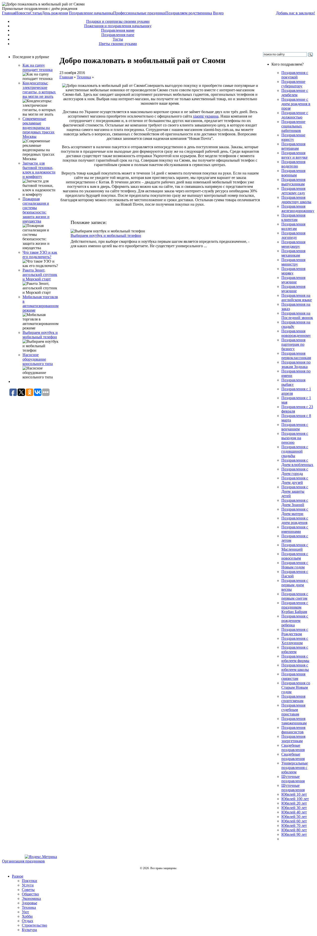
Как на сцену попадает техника (38, 67)
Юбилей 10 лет (294, 794)
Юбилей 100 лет (295, 799)
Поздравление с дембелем (294, 92)
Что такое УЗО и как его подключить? (40, 254)
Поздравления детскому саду (293, 190)
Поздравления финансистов (293, 729)
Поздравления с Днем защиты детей (294, 491)
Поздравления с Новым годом (294, 565)
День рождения (55, 13)
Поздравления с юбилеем (294, 649)
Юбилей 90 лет (294, 834)
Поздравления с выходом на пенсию (294, 437)
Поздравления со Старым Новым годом (295, 687)
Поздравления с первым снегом (294, 596)
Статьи (36, 13)
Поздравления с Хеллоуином (294, 640)
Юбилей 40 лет (294, 812)
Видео (218, 13)
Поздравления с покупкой (294, 75)
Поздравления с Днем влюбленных (297, 462)
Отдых (27, 921)
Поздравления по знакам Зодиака (296, 364)
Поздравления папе (117, 35)
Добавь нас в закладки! (295, 13)
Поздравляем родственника (188, 13)
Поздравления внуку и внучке (294, 155)
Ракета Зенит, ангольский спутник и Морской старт (40, 274)
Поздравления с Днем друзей (294, 480)
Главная (8, 13)
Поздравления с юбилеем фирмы (295, 658)
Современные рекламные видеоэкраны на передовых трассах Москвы (38, 128)
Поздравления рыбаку (293, 382)
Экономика (31, 898)
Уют (25, 912)
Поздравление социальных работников (293, 126)
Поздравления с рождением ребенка (294, 620)
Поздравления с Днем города (294, 471)
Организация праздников (23, 861)
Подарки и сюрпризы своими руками (118, 21)
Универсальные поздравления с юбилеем (294, 767)
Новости (22, 13)
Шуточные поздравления (293, 778)
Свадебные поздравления (293, 747)
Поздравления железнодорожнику (297, 208)
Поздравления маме (117, 30)
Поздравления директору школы (296, 199)
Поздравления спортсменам (293, 698)
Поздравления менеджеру (293, 244)
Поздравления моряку (293, 271)
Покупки (29, 881)
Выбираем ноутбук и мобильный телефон (40, 334)
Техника (84, 77)
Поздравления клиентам (293, 217)
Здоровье (29, 903)
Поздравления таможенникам (294, 720)
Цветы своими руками (118, 44)
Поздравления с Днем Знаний (294, 502)
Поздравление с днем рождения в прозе (295, 103)
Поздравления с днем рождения (294, 520)
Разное (17, 876)
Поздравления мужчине (293, 279)
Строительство (34, 925)
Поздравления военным (293, 173)
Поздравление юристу (293, 137)
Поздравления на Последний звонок (297, 315)
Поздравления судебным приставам (293, 709)
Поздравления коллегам (293, 226)
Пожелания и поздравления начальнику (118, 26)
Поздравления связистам (293, 676)
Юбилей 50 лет (294, 816)
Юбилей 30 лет (294, 808)
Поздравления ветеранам (293, 146)
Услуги (28, 885)
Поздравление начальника (91, 13)
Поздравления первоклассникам (296, 355)
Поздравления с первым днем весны (294, 584)
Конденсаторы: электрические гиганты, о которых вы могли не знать (39, 90)
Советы (28, 889)
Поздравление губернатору (293, 83)
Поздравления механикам (293, 253)
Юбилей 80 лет (294, 830)
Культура (29, 930)
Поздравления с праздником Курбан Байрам (294, 607)
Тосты (118, 39)
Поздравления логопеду (293, 235)
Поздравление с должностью (294, 115)
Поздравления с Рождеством (294, 631)
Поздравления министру (293, 262)
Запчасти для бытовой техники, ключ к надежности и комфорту (39, 170)
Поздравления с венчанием (294, 426)
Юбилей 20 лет (294, 803)
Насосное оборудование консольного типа (38, 359)
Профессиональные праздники (139, 13)
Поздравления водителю (293, 164)
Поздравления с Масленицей (294, 547)
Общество (30, 894)
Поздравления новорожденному (296, 333)
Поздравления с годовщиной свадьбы (294, 451)
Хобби (27, 916)
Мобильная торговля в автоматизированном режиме (40, 303)
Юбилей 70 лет (294, 825)
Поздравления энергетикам (293, 738)
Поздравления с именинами (294, 529)
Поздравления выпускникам (293, 181)
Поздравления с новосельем (294, 556)
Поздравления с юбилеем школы (295, 667)
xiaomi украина (205, 116)
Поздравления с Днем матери (294, 511)
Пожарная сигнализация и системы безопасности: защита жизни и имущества (36, 210)
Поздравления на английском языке (296, 297)
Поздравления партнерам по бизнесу (293, 344)
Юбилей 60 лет (294, 821)
